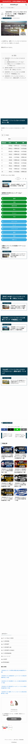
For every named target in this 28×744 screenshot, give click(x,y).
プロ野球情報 (6, 641)
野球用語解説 (6, 662)
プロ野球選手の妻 (7, 647)
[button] (6, 143)
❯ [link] (25, 178)
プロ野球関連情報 (7, 653)
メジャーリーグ (6, 656)
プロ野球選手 (6, 644)
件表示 (7, 135)
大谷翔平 (5, 659)
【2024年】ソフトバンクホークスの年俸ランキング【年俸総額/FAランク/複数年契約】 (17, 328)
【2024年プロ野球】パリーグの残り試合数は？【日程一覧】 (17, 185)
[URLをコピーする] (24, 429)
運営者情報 (14, 718)
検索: (9, 138)
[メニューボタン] (2, 5)
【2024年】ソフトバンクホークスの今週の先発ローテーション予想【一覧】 (17, 255)
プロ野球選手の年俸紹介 (8, 650)
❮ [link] (15, 178)
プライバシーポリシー (9, 739)
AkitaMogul (14, 4)
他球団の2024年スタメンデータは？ (15, 62)
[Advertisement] (14, 99)
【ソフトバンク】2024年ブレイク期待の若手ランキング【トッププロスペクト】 (17, 382)
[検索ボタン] (26, 5)
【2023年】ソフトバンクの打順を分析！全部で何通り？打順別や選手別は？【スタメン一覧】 (17, 307)
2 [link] (20, 178)
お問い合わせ (16, 739)
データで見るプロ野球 (7, 18)
